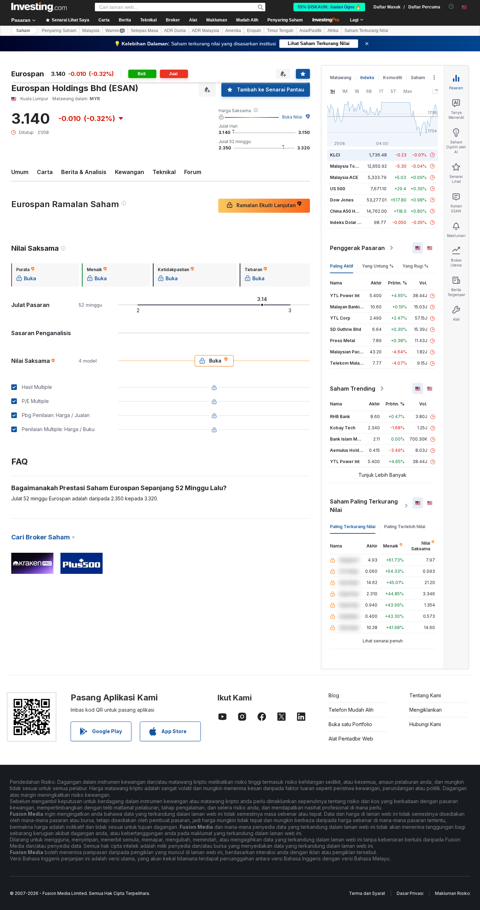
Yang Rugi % (415, 266)
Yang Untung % (378, 266)
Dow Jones (341, 200)
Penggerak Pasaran (357, 247)
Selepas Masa (144, 30)
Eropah (254, 30)
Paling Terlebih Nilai (404, 526)
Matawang (340, 77)
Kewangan (129, 171)
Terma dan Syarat (367, 893)
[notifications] (451, 6)
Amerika (233, 30)
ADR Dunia (175, 30)
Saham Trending (352, 388)
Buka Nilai (292, 117)
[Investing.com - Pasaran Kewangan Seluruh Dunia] (39, 7)
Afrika (332, 30)
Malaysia (90, 30)
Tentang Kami (425, 695)
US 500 (337, 188)
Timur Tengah (280, 30)
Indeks (367, 77)
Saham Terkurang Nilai (366, 30)
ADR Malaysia (205, 30)
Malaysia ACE (344, 177)
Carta (45, 171)
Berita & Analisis (83, 171)
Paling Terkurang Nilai (352, 526)
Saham (23, 30)
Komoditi (392, 77)
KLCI (335, 155)
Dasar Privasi (410, 893)
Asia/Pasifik (310, 30)
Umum (19, 171)
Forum (192, 171)
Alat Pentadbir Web (351, 739)
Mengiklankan (425, 710)
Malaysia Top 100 (348, 166)
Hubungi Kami (425, 724)
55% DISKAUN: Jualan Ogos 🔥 (329, 7)
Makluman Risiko (452, 893)
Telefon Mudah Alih (351, 710)
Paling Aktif (341, 266)
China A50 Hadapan (350, 211)
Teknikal (164, 171)
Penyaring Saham (285, 20)
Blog (334, 695)
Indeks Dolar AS (346, 222)
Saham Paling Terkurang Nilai (364, 505)
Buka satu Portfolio (350, 724)
